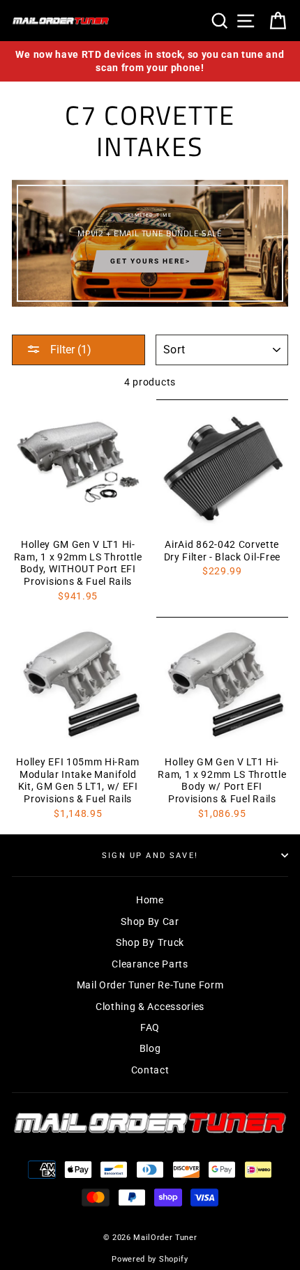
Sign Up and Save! (150, 855)
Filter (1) (69, 349)
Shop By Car (150, 921)
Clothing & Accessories (150, 1006)
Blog (150, 1048)
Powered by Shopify (150, 1259)
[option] (150, 61)
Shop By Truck (150, 942)
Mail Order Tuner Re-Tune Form (150, 984)
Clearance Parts (150, 964)
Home (150, 899)
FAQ (150, 1027)
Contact (150, 1070)
